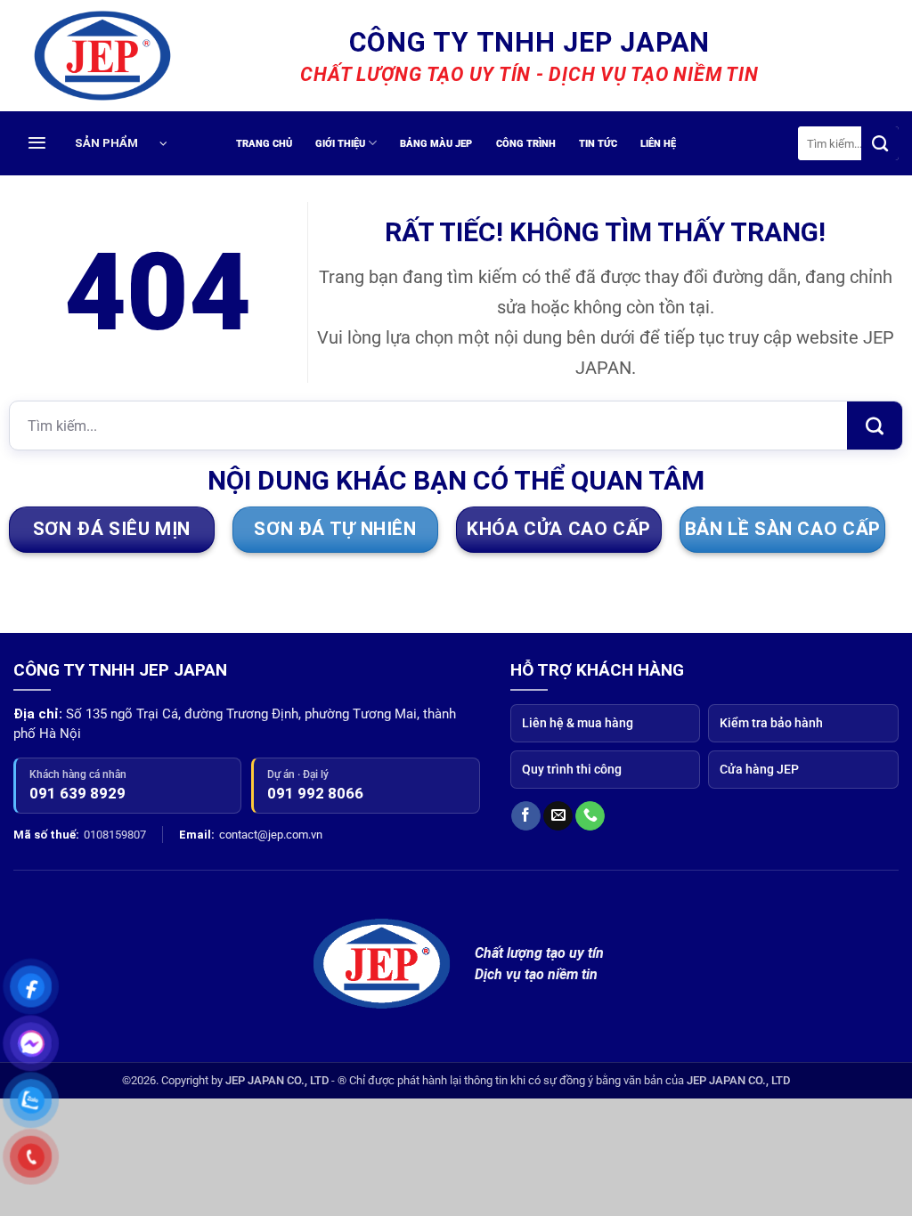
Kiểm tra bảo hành (771, 723)
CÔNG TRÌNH (526, 144)
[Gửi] (880, 143)
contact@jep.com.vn (270, 834)
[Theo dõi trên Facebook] (526, 816)
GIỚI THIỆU (340, 144)
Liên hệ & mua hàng (577, 723)
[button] (133, 143)
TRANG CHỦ (264, 144)
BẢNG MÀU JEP (436, 144)
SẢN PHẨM (106, 142)
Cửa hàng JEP (759, 769)
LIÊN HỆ (658, 144)
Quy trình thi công (572, 769)
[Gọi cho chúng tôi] (590, 816)
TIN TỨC (598, 144)
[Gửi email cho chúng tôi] (558, 816)
